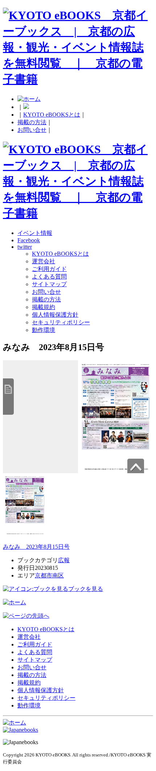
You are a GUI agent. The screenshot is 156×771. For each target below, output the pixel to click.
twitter (24, 247)
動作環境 (43, 330)
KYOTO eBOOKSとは (51, 114)
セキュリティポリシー (61, 322)
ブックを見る (85, 589)
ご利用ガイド (49, 269)
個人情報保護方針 (55, 315)
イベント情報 (34, 233)
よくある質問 (49, 276)
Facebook (28, 240)
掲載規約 (43, 307)
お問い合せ (31, 130)
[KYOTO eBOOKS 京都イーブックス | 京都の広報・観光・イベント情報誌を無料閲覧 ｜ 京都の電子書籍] (78, 79)
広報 (64, 560)
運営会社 (43, 261)
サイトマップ (49, 284)
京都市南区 (49, 575)
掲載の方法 (31, 122)
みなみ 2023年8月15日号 (36, 547)
